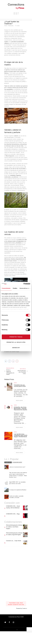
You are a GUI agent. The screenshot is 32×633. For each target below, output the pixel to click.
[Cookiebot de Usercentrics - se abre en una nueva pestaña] (23, 284)
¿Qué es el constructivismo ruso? (17, 467)
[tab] (8, 462)
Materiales (11, 25)
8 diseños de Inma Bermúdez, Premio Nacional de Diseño (20, 408)
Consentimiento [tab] (6, 288)
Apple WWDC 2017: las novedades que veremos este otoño (17, 482)
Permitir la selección (16, 342)
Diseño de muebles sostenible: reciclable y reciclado (16, 496)
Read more (19, 400)
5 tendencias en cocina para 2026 (20, 385)
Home (5, 25)
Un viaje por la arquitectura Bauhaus (17, 489)
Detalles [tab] (15, 288)
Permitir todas (16, 337)
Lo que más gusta (17, 462)
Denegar (16, 347)
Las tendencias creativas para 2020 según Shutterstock (20, 435)
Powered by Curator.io (21, 608)
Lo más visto (8, 462)
